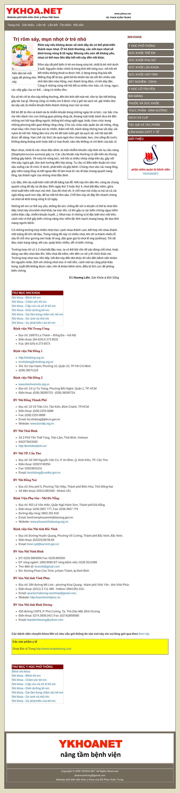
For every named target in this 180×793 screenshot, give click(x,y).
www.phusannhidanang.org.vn (49, 521)
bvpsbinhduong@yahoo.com (45, 619)
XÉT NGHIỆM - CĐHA (142, 81)
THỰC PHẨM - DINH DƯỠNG (147, 110)
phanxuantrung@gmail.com (90, 775)
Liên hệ (41, 24)
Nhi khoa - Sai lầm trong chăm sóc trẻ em (37, 314)
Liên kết (53, 24)
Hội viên (78, 24)
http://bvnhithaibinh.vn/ (33, 446)
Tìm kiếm (65, 24)
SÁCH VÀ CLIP (138, 117)
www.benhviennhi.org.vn (34, 384)
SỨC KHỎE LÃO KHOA (143, 67)
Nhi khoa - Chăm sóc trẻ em (29, 301)
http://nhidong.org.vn (31, 357)
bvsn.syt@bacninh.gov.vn (43, 544)
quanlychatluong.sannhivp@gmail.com (51, 593)
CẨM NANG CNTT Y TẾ (143, 132)
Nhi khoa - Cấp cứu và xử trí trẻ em (34, 306)
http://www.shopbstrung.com (53, 648)
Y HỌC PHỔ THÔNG (141, 45)
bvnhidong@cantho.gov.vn (43, 472)
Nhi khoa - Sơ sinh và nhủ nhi (30, 318)
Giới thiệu (28, 24)
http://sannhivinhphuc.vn (45, 597)
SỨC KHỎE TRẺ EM (141, 53)
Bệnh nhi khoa (21, 671)
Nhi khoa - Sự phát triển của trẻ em (33, 322)
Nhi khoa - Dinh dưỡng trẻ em (30, 310)
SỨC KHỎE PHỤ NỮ (142, 60)
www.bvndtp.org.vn (42, 423)
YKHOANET (151, 173)
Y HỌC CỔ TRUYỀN (141, 88)
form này (144, 633)
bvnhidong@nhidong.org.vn (36, 361)
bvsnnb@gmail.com (47, 566)
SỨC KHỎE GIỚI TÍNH (143, 74)
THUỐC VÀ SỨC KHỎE (143, 103)
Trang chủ (13, 24)
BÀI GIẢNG (135, 96)
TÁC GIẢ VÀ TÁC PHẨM (144, 124)
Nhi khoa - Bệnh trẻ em (26, 297)
